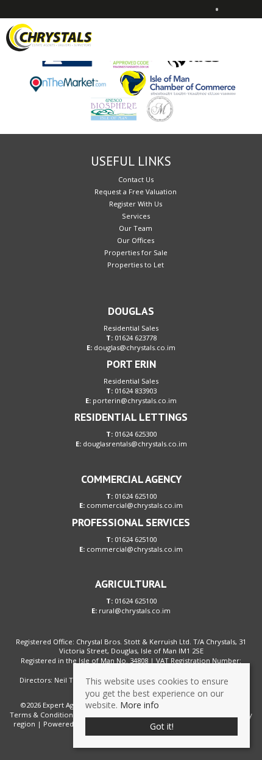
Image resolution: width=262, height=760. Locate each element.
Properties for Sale (136, 252)
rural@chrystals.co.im (135, 610)
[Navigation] (234, 36)
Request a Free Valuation (135, 191)
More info (139, 705)
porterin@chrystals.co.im (135, 400)
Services (136, 215)
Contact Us (136, 179)
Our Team (135, 228)
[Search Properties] (253, 36)
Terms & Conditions (43, 714)
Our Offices (135, 240)
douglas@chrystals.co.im (134, 347)
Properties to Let (135, 264)
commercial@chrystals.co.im (135, 505)
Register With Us (135, 203)
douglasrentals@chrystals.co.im (135, 443)
